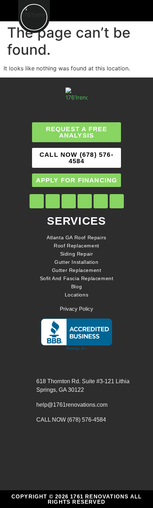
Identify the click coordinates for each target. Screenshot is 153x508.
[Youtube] (85, 201)
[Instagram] (53, 201)
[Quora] (117, 201)
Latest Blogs (25, 425)
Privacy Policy (76, 309)
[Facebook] (37, 201)
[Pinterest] (101, 201)
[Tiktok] (69, 201)
